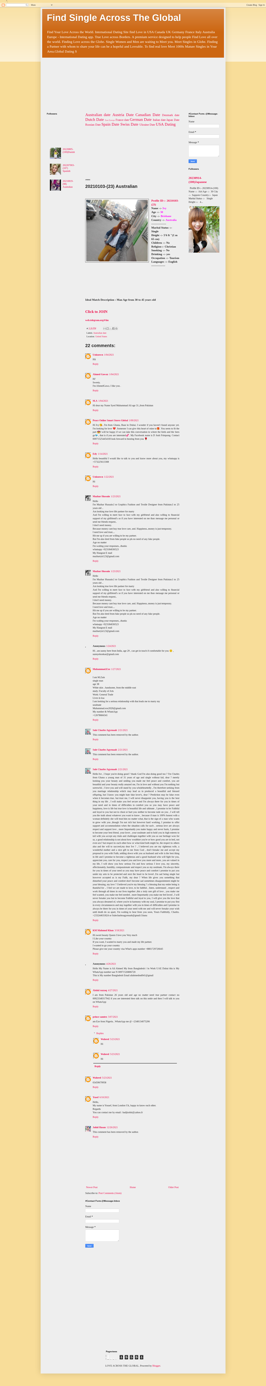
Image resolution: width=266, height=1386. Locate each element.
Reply (96, 364)
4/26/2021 (111, 963)
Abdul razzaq (100, 990)
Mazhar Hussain (101, 496)
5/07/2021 (113, 1016)
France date (122, 119)
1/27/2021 (116, 669)
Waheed (105, 1039)
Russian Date (93, 124)
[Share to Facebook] (113, 328)
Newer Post (91, 1187)
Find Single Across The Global (114, 17)
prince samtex (100, 1016)
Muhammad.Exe (101, 669)
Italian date (159, 119)
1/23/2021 (116, 496)
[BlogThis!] (107, 328)
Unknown (98, 354)
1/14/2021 (103, 453)
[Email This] (104, 328)
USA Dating (166, 124)
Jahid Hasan (99, 1127)
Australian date (98, 115)
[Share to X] (110, 328)
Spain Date (110, 124)
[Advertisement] (121, 82)
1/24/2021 (111, 646)
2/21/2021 (123, 730)
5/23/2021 (115, 1039)
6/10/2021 (104, 1097)
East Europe (110, 120)
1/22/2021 (109, 476)
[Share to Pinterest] (116, 328)
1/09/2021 (134, 420)
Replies (100, 1033)
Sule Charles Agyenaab (105, 730)
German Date (141, 119)
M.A (95, 400)
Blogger (156, 1365)
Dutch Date (94, 119)
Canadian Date (147, 115)
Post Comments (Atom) (110, 1193)
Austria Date (123, 115)
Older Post (173, 1187)
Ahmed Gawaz (100, 374)
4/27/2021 (113, 990)
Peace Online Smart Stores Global (110, 420)
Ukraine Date (147, 124)
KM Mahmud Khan (103, 930)
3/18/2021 (119, 930)
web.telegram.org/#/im (97, 320)
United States (101, 336)
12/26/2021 (112, 1127)
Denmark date (170, 115)
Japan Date (172, 119)
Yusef (96, 1097)
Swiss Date (129, 124)
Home (133, 1187)
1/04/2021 (109, 354)
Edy (95, 453)
